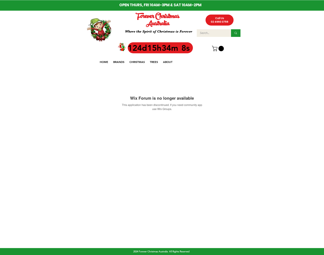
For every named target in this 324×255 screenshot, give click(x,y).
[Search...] (235, 33)
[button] (218, 48)
